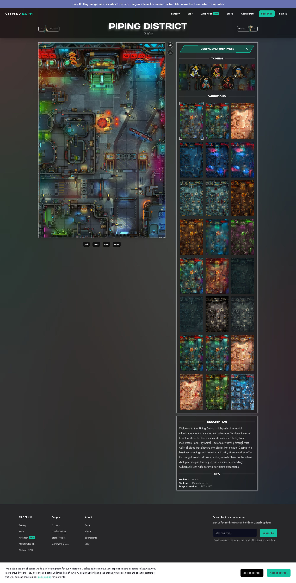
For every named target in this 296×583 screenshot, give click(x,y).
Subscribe (267, 13)
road (106, 244)
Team (87, 525)
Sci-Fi (190, 13)
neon (96, 244)
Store (230, 13)
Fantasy (175, 13)
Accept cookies (279, 572)
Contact (56, 525)
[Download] (170, 52)
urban (116, 244)
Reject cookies (252, 572)
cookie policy (44, 577)
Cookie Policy (59, 531)
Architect (209, 13)
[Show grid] (170, 45)
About (88, 531)
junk (86, 244)
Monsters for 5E (26, 544)
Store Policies (58, 537)
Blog (87, 544)
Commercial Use (60, 544)
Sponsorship (91, 537)
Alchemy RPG (26, 550)
